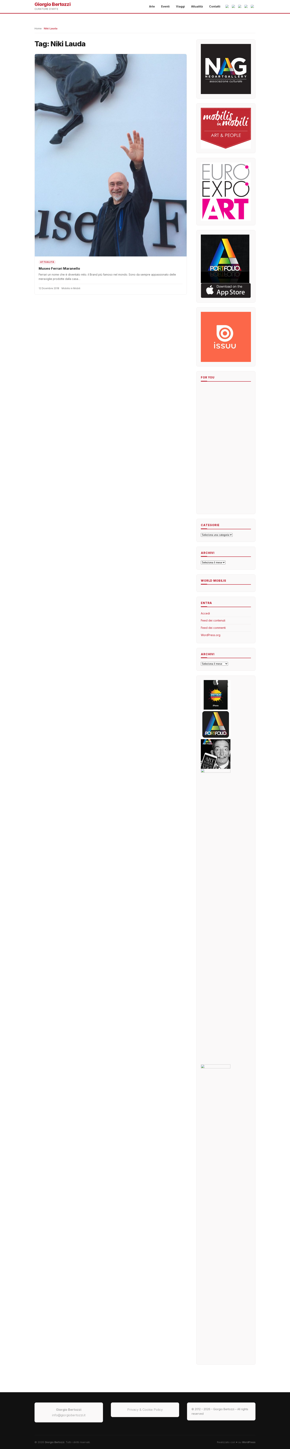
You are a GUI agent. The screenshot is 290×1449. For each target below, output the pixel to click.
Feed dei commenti (213, 627)
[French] (252, 6)
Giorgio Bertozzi (54, 1442)
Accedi (205, 613)
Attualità (197, 6)
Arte (152, 6)
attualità (47, 262)
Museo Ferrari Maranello (59, 268)
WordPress (248, 1442)
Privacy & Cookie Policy (145, 1410)
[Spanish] (246, 6)
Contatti (214, 6)
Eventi (165, 6)
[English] (234, 6)
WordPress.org (210, 635)
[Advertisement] (213, 449)
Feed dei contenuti (213, 620)
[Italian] (227, 6)
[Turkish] (240, 6)
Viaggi (180, 6)
